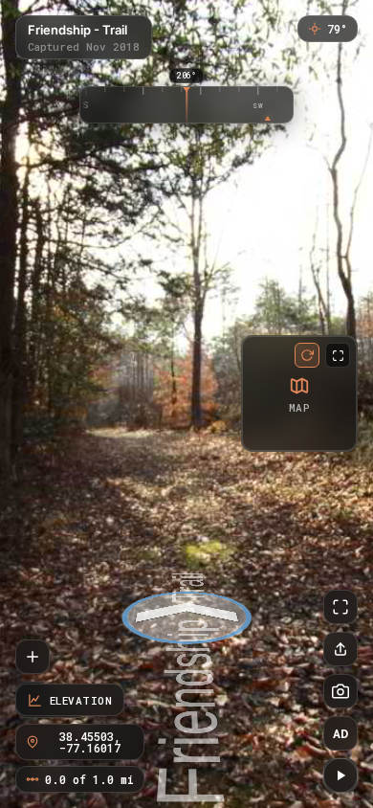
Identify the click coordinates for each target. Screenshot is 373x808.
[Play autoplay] (340, 775)
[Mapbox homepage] (260, 433)
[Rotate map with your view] (307, 355)
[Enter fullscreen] (340, 607)
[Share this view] (340, 649)
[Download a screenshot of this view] (340, 691)
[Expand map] (337, 355)
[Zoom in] (32, 657)
